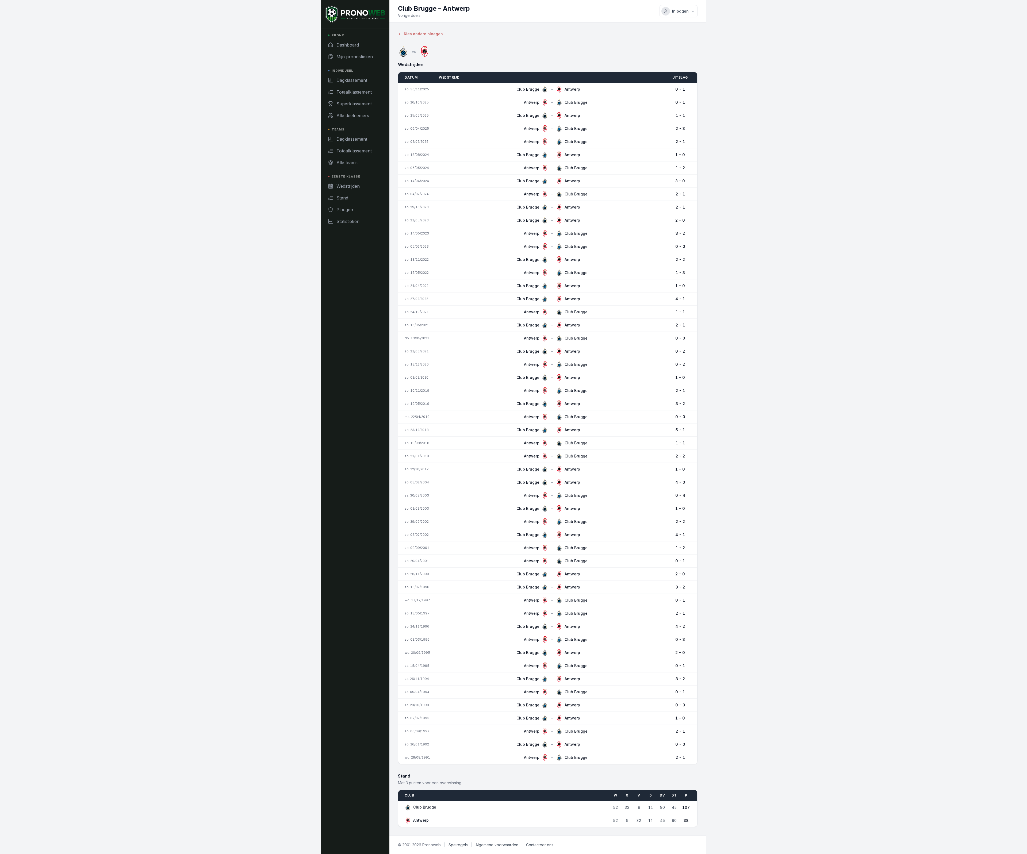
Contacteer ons (539, 845)
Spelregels (458, 845)
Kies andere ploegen (423, 34)
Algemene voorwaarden (497, 845)
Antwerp (421, 820)
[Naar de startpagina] (355, 14)
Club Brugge (424, 807)
